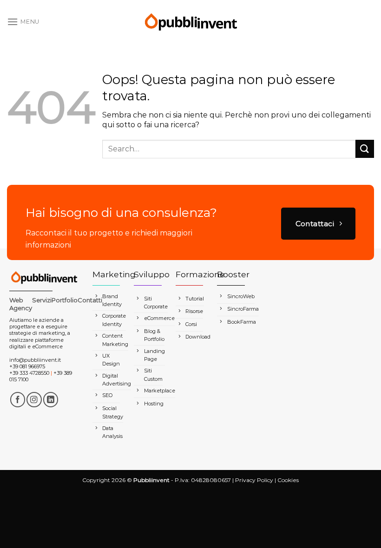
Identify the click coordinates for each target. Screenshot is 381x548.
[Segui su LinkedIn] (51, 399)
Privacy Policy (254, 479)
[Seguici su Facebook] (18, 399)
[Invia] (364, 149)
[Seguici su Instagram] (34, 399)
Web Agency (20, 304)
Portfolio (65, 300)
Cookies (288, 479)
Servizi (42, 300)
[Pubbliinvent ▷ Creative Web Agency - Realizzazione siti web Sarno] (190, 22)
